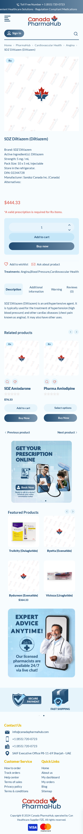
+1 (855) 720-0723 (24, 739)
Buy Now (24, 418)
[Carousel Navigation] (73, 332)
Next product (66, 432)
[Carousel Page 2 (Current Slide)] (45, 500)
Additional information (36, 289)
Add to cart (41, 237)
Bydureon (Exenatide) (23, 595)
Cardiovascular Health (48, 45)
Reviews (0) (72, 289)
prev (70, 332)
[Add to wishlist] (6, 264)
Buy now (42, 246)
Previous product (18, 432)
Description (13, 289)
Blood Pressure (40, 271)
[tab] (13, 289)
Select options (62, 407)
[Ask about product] (33, 264)
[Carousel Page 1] (41, 500)
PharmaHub (23, 45)
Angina (70, 45)
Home (8, 45)
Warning (56, 289)
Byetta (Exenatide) (59, 550)
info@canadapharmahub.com (30, 732)
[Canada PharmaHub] (42, 20)
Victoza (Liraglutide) (59, 595)
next (76, 332)
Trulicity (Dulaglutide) (23, 550)
